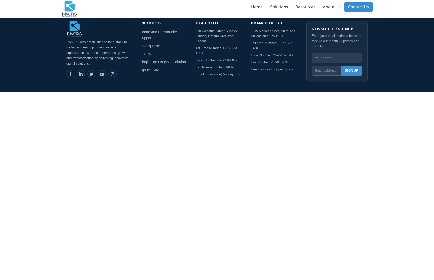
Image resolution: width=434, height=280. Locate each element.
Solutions (279, 7)
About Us (332, 7)
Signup (351, 70)
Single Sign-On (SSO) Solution (163, 62)
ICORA (145, 54)
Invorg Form (150, 46)
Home (257, 7)
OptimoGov (149, 70)
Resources (305, 7)
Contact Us (358, 7)
